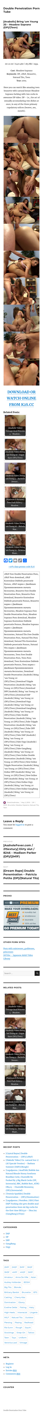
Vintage (23, 1343)
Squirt (28, 1327)
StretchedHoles (13, 802)
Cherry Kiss (19, 1297)
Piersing (8, 1322)
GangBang (11, 1243)
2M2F (14, 1267)
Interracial (22, 1312)
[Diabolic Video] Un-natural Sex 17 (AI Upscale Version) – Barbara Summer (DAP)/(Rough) (22, 1163)
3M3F (6, 1272)
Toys (14, 1338)
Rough (19, 1327)
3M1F (22, 1267)
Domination (10, 1302)
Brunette (11, 805)
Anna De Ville (22, 1277)
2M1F (5, 805)
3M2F (29, 1267)
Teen (5, 808)
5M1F (30, 1272)
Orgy (8, 1247)
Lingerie (34, 1312)
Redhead (28, 1322)
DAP (8, 1233)
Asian (33, 1277)
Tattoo (31, 1332)
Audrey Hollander (12, 1282)
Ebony (22, 1302)
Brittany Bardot (11, 1292)
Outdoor (29, 1317)
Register (10, 1364)
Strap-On (21, 1332)
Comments (13, 1374)
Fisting (23, 1307)
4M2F (22, 1272)
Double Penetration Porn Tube (14, 1410)
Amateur (8, 1277)
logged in (20, 824)
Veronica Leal (10, 1343)
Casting (8, 1297)
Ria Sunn (8, 1327)
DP (33, 802)
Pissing (18, 1322)
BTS (35, 1292)
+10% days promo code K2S (21, 566)
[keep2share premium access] (21, 915)
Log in (9, 1367)
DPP (8, 1240)
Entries (11, 1370)
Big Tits (7, 1287)
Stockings (9, 1332)
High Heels (9, 1312)
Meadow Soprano (22, 805)
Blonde (17, 1287)
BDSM (27, 1282)
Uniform (23, 1338)
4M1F (14, 1272)
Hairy (31, 1307)
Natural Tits (34, 805)
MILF (6, 1317)
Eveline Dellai (10, 1307)
